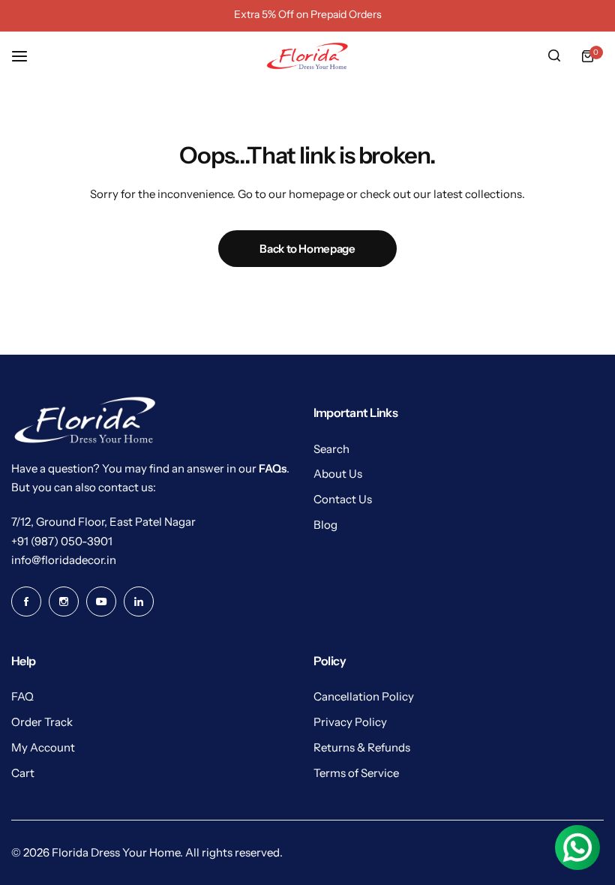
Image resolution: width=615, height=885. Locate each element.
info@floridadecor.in (63, 560)
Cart (22, 773)
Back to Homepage (307, 249)
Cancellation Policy (364, 696)
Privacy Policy (350, 722)
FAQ (22, 696)
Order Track (42, 722)
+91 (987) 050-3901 (61, 541)
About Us (338, 473)
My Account (43, 747)
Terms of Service (356, 773)
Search (332, 449)
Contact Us (343, 499)
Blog (326, 525)
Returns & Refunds (362, 747)
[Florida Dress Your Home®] (307, 56)
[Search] (554, 56)
